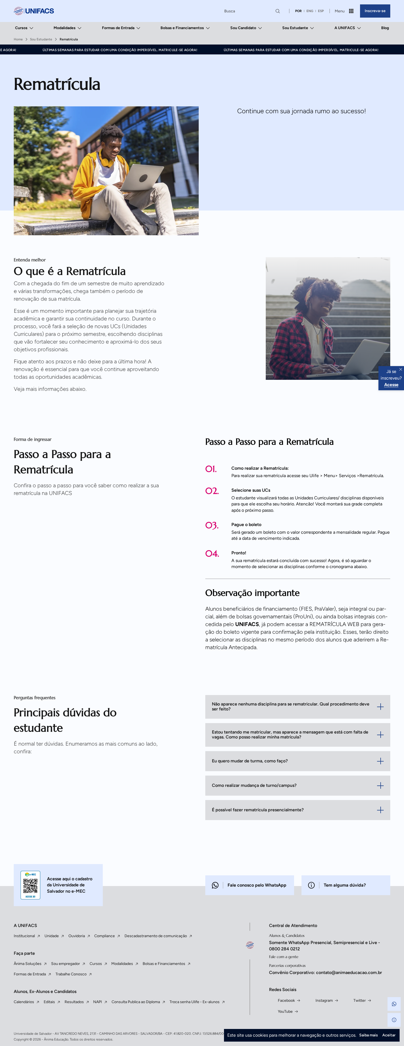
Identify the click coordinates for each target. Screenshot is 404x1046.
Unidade (52, 936)
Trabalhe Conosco (71, 974)
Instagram (324, 1000)
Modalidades (65, 28)
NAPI (97, 1002)
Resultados (74, 1002)
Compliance (104, 936)
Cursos (21, 28)
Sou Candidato (243, 28)
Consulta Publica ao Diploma (136, 1002)
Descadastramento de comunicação (155, 936)
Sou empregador (65, 963)
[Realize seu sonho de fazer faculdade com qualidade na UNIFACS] (34, 11)
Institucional (24, 936)
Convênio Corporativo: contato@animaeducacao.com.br (325, 972)
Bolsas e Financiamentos (182, 28)
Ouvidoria (76, 936)
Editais (49, 1002)
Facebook (286, 1000)
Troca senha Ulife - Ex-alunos (195, 1002)
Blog (385, 28)
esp (321, 11)
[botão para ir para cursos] (213, 199)
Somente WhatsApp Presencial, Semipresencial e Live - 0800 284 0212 (324, 945)
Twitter (359, 1000)
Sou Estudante (295, 28)
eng (309, 11)
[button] (394, 1004)
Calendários (24, 1002)
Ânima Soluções (27, 963)
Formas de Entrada (118, 28)
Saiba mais (368, 1035)
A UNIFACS (344, 28)
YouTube (285, 1011)
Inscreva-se (375, 11)
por (298, 11)
